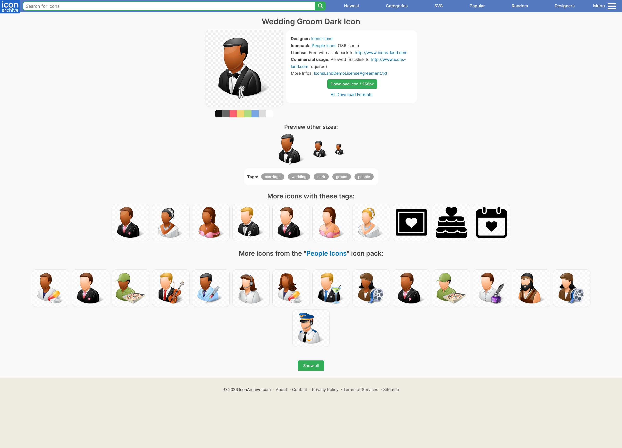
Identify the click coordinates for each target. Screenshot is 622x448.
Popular (477, 5)
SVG (438, 5)
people (364, 176)
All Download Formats (351, 94)
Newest (351, 5)
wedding (299, 176)
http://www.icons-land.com (381, 52)
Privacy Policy (325, 389)
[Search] (320, 6)
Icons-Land (322, 38)
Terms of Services (360, 389)
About (281, 389)
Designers (565, 5)
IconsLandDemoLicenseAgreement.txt (350, 73)
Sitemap (391, 389)
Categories (397, 5)
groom (341, 176)
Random (520, 5)
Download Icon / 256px (352, 83)
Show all (311, 365)
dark (321, 176)
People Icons (324, 45)
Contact (299, 389)
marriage (273, 176)
